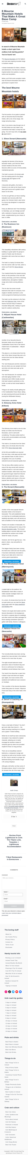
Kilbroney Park (12, 301)
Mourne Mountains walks (9, 529)
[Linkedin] (14, 816)
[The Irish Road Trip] (14, 4)
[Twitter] (16, 816)
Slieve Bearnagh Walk (15, 448)
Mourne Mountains (10, 59)
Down (14, 826)
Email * (6, 898)
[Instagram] (12, 816)
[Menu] (2, 4)
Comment (5, 875)
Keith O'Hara (5, 21)
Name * (6, 892)
